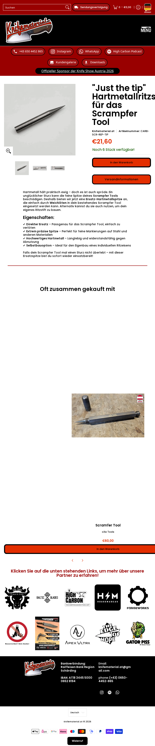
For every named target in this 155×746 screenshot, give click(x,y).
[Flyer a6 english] (47, 633)
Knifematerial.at (103, 131)
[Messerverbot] (17, 633)
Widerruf (77, 741)
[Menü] (146, 30)
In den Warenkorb (121, 162)
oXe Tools (108, 532)
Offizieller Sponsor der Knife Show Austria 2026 (77, 71)
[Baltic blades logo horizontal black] (47, 597)
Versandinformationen (121, 179)
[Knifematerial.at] (29, 30)
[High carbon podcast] (77, 597)
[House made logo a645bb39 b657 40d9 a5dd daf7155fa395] (108, 597)
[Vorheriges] (72, 560)
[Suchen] (67, 7)
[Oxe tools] (17, 597)
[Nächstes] (82, 560)
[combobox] (33, 7)
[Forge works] (138, 597)
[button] (102, 692)
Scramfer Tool (108, 525)
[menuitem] (122, 7)
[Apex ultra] (77, 633)
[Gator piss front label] (138, 633)
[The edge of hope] (108, 633)
